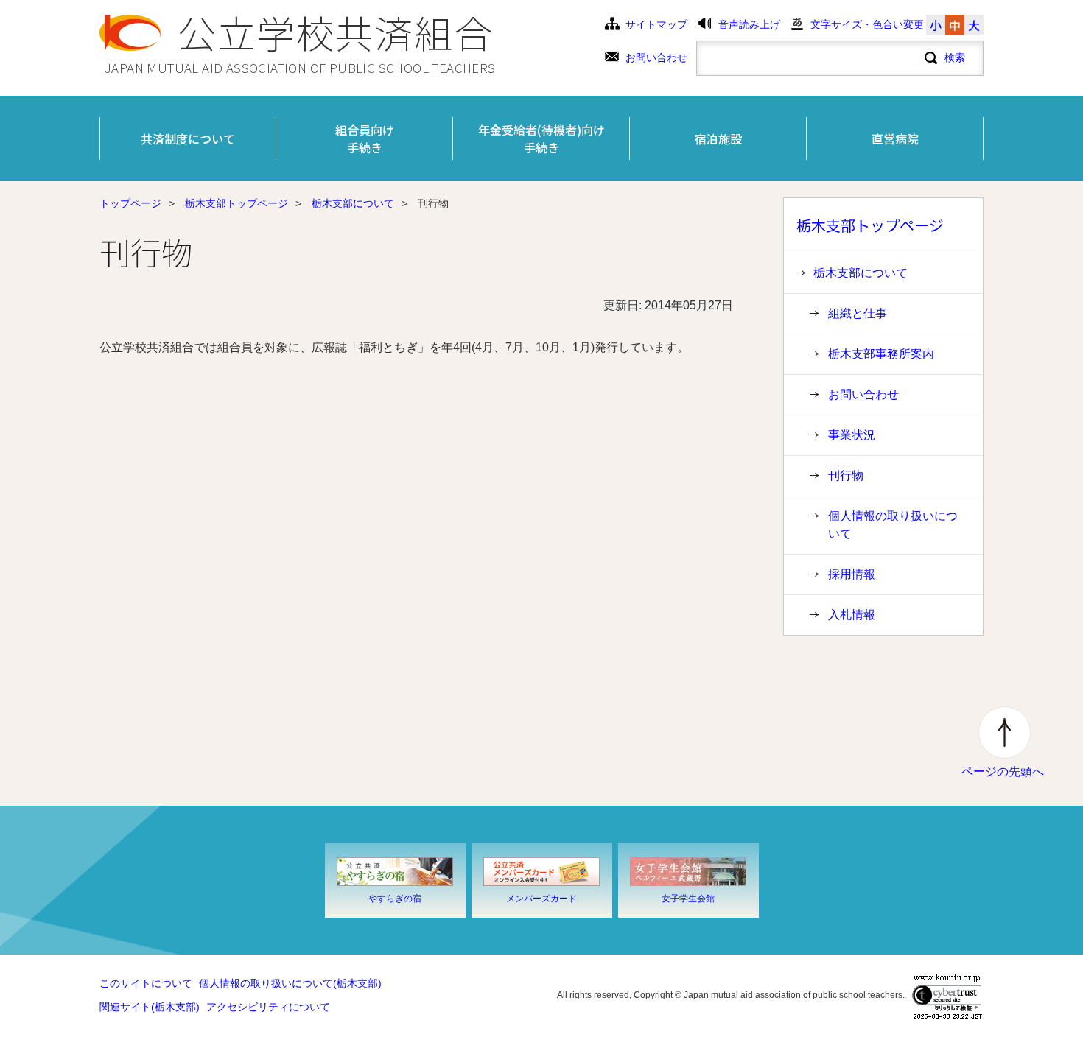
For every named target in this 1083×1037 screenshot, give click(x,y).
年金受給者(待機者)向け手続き (541, 138)
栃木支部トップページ (236, 203)
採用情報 (851, 574)
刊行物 (845, 475)
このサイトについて (145, 983)
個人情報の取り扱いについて (893, 525)
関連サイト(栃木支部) (149, 1007)
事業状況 (851, 435)
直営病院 (895, 138)
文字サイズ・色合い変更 (867, 24)
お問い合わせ (656, 57)
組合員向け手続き (364, 138)
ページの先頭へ (1002, 771)
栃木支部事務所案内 (881, 354)
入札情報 (851, 614)
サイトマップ (656, 24)
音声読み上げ (749, 24)
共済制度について (188, 138)
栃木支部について (353, 203)
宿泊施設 (718, 138)
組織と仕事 (857, 313)
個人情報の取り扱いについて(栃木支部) (290, 983)
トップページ (130, 203)
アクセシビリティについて (268, 1007)
